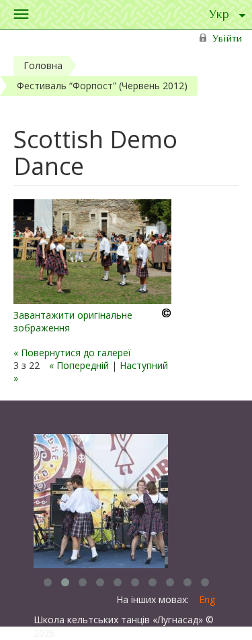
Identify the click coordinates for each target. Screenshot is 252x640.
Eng (207, 599)
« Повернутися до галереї (72, 352)
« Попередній (79, 365)
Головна (43, 65)
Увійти (227, 38)
